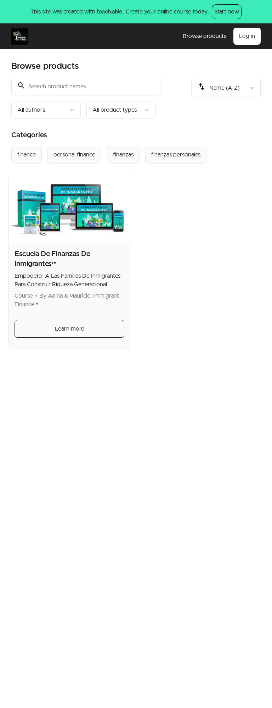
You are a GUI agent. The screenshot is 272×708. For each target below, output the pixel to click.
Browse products (204, 36)
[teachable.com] (109, 11)
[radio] (26, 155)
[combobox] (46, 110)
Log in (247, 36)
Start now (226, 12)
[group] (136, 155)
